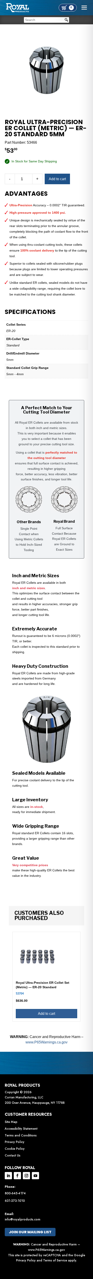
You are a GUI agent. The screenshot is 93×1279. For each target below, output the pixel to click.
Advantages (26, 193)
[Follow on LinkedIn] (8, 1175)
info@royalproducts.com (22, 1219)
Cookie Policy (15, 1148)
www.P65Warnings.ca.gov (46, 1042)
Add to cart (57, 179)
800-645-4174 (15, 1193)
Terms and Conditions (21, 1135)
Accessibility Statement (21, 1128)
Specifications (30, 312)
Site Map (11, 1122)
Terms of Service (55, 1260)
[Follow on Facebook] (17, 1175)
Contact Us (12, 1155)
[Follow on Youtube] (35, 1175)
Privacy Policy (14, 1142)
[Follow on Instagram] (26, 1175)
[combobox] (46, 20)
